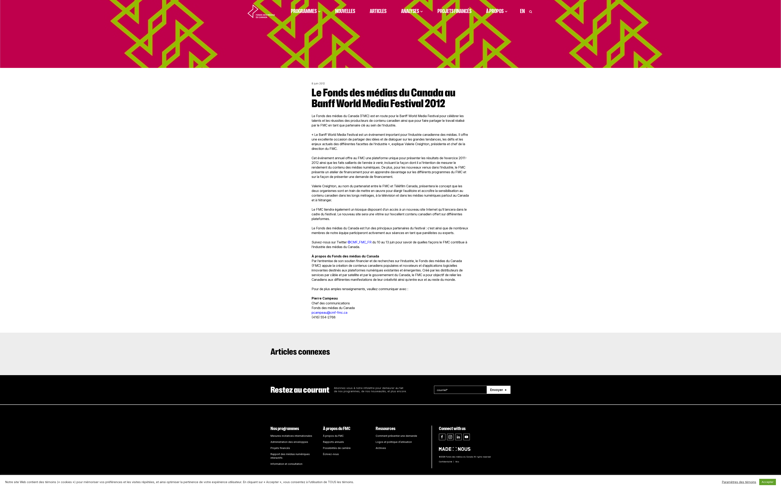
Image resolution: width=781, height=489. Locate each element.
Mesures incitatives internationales (291, 435)
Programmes (304, 11)
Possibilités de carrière (337, 448)
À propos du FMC (336, 428)
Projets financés (454, 11)
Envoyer (496, 390)
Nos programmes (285, 428)
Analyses (410, 11)
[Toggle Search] (530, 11)
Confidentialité (445, 462)
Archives (381, 448)
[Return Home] (261, 11)
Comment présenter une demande (396, 435)
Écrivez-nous (331, 454)
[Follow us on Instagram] (450, 437)
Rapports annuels (333, 441)
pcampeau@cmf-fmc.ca (329, 312)
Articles (378, 11)
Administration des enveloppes (289, 441)
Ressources (385, 428)
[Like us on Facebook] (442, 437)
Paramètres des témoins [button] (739, 482)
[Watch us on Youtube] (466, 437)
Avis (457, 462)
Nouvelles (345, 11)
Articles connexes (300, 352)
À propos (495, 11)
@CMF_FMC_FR (360, 242)
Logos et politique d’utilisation (394, 441)
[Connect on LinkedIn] (458, 437)
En (522, 11)
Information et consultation (286, 463)
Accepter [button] (767, 482)
